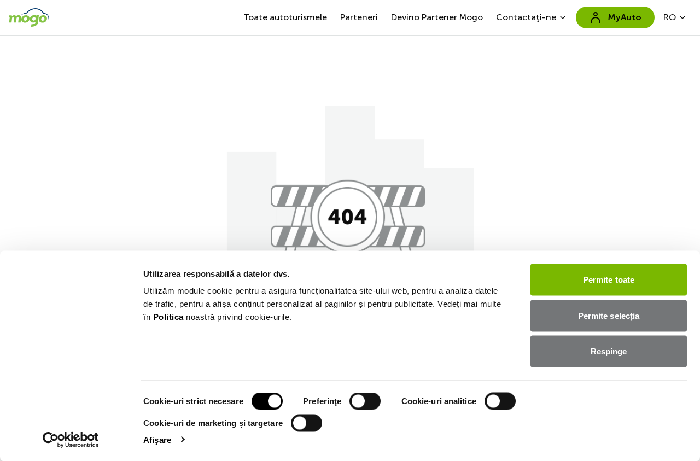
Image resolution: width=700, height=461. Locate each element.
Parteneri (359, 17)
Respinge (609, 351)
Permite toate (608, 279)
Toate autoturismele (285, 17)
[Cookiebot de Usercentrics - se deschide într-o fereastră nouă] (71, 439)
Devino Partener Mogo (437, 17)
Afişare (157, 439)
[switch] (365, 401)
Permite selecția (609, 315)
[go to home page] (29, 17)
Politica (168, 317)
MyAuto (624, 17)
